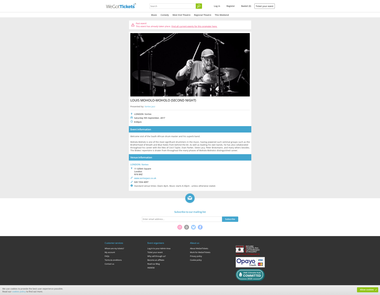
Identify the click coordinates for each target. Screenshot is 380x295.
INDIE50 (151, 267)
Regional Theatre (202, 15)
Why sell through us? (156, 256)
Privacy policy (196, 256)
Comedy (165, 15)
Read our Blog (153, 264)
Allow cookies (367, 289)
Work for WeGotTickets (200, 252)
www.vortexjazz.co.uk (145, 178)
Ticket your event (264, 6)
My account (110, 252)
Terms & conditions (113, 260)
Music (154, 15)
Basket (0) (246, 6)
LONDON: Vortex (139, 164)
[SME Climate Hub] (250, 280)
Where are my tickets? (114, 248)
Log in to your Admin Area (158, 248)
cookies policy (19, 291)
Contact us (109, 264)
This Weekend (222, 15)
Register (231, 6)
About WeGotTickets (199, 248)
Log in (217, 6)
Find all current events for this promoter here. (194, 26)
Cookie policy (196, 260)
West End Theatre (181, 15)
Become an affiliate (155, 260)
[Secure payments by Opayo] (250, 266)
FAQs (107, 256)
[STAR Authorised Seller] (247, 254)
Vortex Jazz (150, 106)
